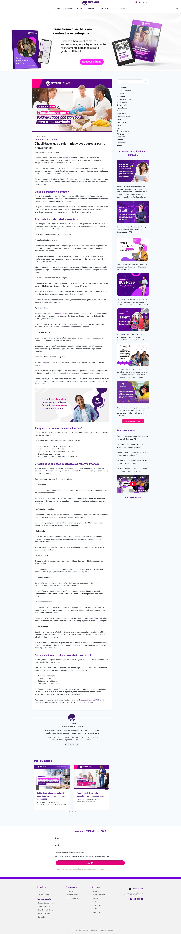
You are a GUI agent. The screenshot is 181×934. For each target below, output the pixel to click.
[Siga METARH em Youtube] (73, 744)
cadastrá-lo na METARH (90, 700)
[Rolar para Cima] (174, 931)
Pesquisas (121, 137)
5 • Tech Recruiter (124, 99)
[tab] (67, 811)
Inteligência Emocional (93, 618)
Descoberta (46, 139)
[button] (90, 41)
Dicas (119, 128)
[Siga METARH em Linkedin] (77, 744)
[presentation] (52, 777)
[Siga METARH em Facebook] (66, 744)
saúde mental (59, 313)
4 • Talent (121, 96)
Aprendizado (122, 108)
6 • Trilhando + (123, 102)
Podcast (91, 8)
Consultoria (121, 114)
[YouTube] (147, 2)
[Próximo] (106, 787)
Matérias (68, 8)
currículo (64, 158)
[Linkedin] (140, 2)
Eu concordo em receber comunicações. (70, 852)
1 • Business (122, 88)
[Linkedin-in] (142, 899)
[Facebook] (143, 2)
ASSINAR (90, 863)
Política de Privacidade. (102, 856)
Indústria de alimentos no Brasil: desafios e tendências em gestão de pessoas (51, 796)
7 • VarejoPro (122, 105)
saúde (45, 362)
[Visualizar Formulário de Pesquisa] (177, 8)
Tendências (62, 804)
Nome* (57, 838)
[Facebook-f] (131, 899)
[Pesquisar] (146, 81)
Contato (123, 8)
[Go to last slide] (37, 787)
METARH (40, 152)
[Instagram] (136, 2)
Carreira (38, 139)
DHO (119, 125)
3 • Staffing (40, 804)
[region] (90, 41)
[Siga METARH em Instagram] (70, 744)
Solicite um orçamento (133, 421)
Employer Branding (124, 131)
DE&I (119, 119)
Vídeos (79, 8)
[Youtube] (138, 899)
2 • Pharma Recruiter (125, 91)
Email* (57, 845)
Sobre (57, 8)
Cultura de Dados (123, 117)
